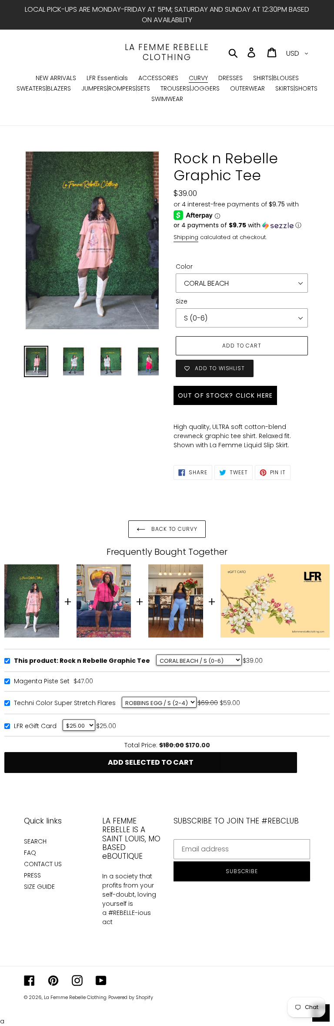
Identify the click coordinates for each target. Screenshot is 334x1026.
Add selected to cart (151, 762)
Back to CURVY (173, 529)
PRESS (32, 875)
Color (184, 266)
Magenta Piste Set (42, 681)
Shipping (186, 237)
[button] (242, 225)
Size (181, 301)
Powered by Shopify (130, 997)
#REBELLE (121, 912)
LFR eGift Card (35, 726)
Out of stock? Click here (225, 395)
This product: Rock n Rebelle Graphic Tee (82, 661)
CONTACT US (43, 864)
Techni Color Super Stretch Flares (65, 703)
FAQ (30, 852)
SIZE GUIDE (39, 886)
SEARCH (35, 841)
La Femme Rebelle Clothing (167, 53)
